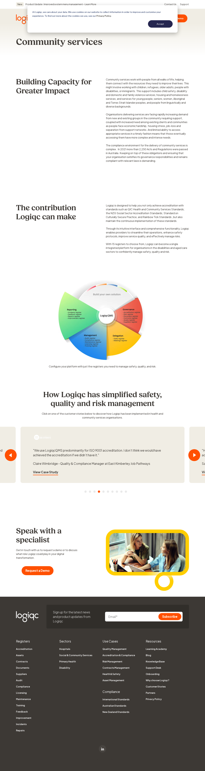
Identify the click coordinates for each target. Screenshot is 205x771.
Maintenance (23, 699)
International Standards (115, 699)
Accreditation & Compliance (118, 655)
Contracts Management (116, 667)
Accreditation (24, 648)
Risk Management (112, 661)
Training (20, 705)
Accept (160, 23)
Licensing (21, 692)
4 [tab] (99, 491)
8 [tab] (117, 491)
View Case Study (45, 472)
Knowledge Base (155, 661)
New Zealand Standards (115, 711)
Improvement (23, 717)
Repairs (20, 730)
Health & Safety (111, 674)
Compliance (23, 686)
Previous (11, 455)
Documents (22, 667)
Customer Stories (156, 686)
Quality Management (114, 648)
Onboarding (153, 674)
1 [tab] (85, 491)
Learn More (90, 4)
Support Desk (153, 667)
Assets (20, 655)
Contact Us (170, 4)
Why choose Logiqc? (157, 680)
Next (194, 455)
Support (184, 4)
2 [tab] (90, 491)
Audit (19, 680)
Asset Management (113, 680)
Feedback (22, 711)
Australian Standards (114, 705)
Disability (64, 667)
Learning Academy (156, 648)
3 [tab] (94, 491)
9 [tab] (121, 491)
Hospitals (64, 648)
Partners (150, 692)
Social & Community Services (75, 655)
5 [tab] (103, 491)
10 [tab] (126, 491)
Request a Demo (37, 570)
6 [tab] (108, 491)
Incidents (21, 724)
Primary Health (67, 661)
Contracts (22, 661)
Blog (148, 655)
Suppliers (21, 674)
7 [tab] (112, 491)
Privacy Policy (103, 15)
